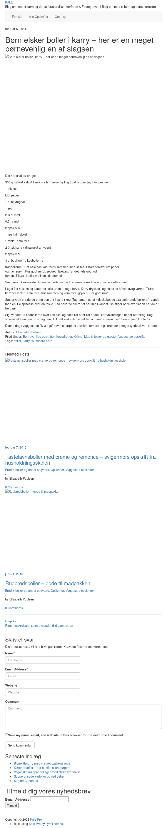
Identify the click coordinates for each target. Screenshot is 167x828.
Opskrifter (57, 469)
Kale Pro (36, 819)
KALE (9, 2)
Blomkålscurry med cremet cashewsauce (42, 763)
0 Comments (14, 487)
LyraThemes (54, 823)
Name (10, 653)
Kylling (78, 336)
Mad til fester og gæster (100, 336)
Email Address (16, 669)
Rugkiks (10, 621)
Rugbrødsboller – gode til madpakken (47, 583)
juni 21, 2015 (14, 574)
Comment (12, 701)
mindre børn (43, 341)
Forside (17, 16)
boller (17, 341)
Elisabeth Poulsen (28, 332)
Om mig (60, 16)
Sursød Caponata (26, 780)
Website (11, 685)
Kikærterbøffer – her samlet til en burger (41, 767)
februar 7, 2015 (16, 447)
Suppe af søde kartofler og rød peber (39, 776)
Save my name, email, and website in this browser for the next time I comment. (66, 735)
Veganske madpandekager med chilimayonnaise (47, 772)
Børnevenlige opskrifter (39, 336)
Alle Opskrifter (38, 16)
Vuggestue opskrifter (132, 336)
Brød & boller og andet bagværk (27, 469)
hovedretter (64, 336)
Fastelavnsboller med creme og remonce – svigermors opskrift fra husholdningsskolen (80, 459)
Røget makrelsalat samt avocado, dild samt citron (39, 625)
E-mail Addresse (17, 799)
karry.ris (28, 341)
